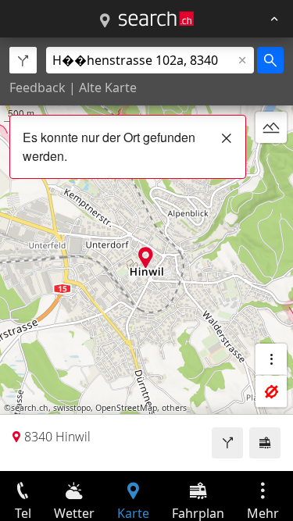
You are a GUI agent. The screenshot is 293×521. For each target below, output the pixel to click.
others (174, 407)
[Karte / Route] (104, 21)
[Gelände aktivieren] (271, 127)
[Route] (227, 443)
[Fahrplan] (264, 443)
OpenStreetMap (126, 407)
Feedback (37, 87)
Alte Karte (108, 87)
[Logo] (156, 19)
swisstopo (72, 407)
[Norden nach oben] (271, 164)
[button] (145, 257)
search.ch (29, 407)
